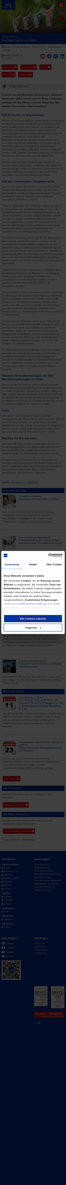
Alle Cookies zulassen (33, 618)
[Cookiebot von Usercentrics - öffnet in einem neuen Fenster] (48, 555)
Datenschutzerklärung (33, 603)
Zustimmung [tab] (12, 564)
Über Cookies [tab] (54, 564)
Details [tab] (33, 564)
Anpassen (31, 627)
